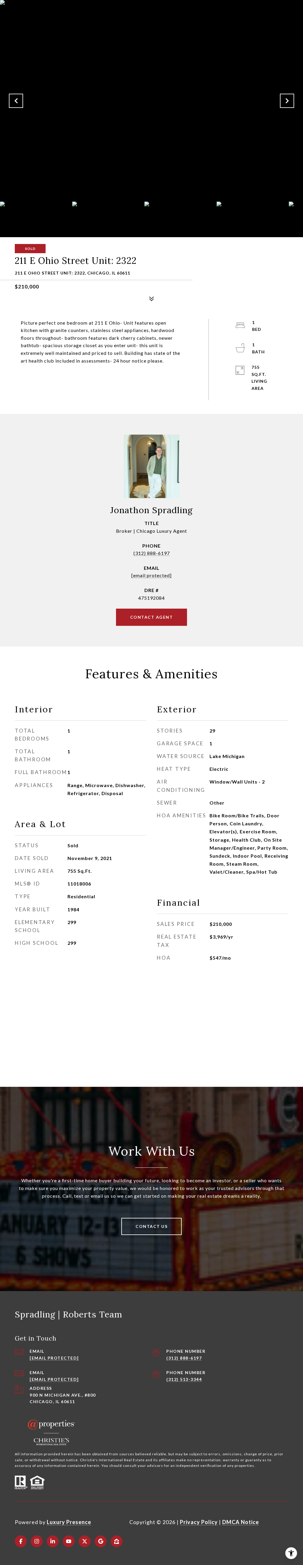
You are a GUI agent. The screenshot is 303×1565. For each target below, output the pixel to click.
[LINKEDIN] (53, 1541)
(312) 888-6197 (151, 553)
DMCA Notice (240, 1522)
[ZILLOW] (117, 1541)
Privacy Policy (199, 1522)
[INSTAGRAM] (37, 1541)
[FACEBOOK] (21, 1541)
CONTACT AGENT (151, 617)
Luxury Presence (69, 1522)
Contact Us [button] (151, 1226)
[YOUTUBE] (69, 1541)
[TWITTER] (85, 1541)
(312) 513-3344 (184, 1379)
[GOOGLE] (101, 1541)
